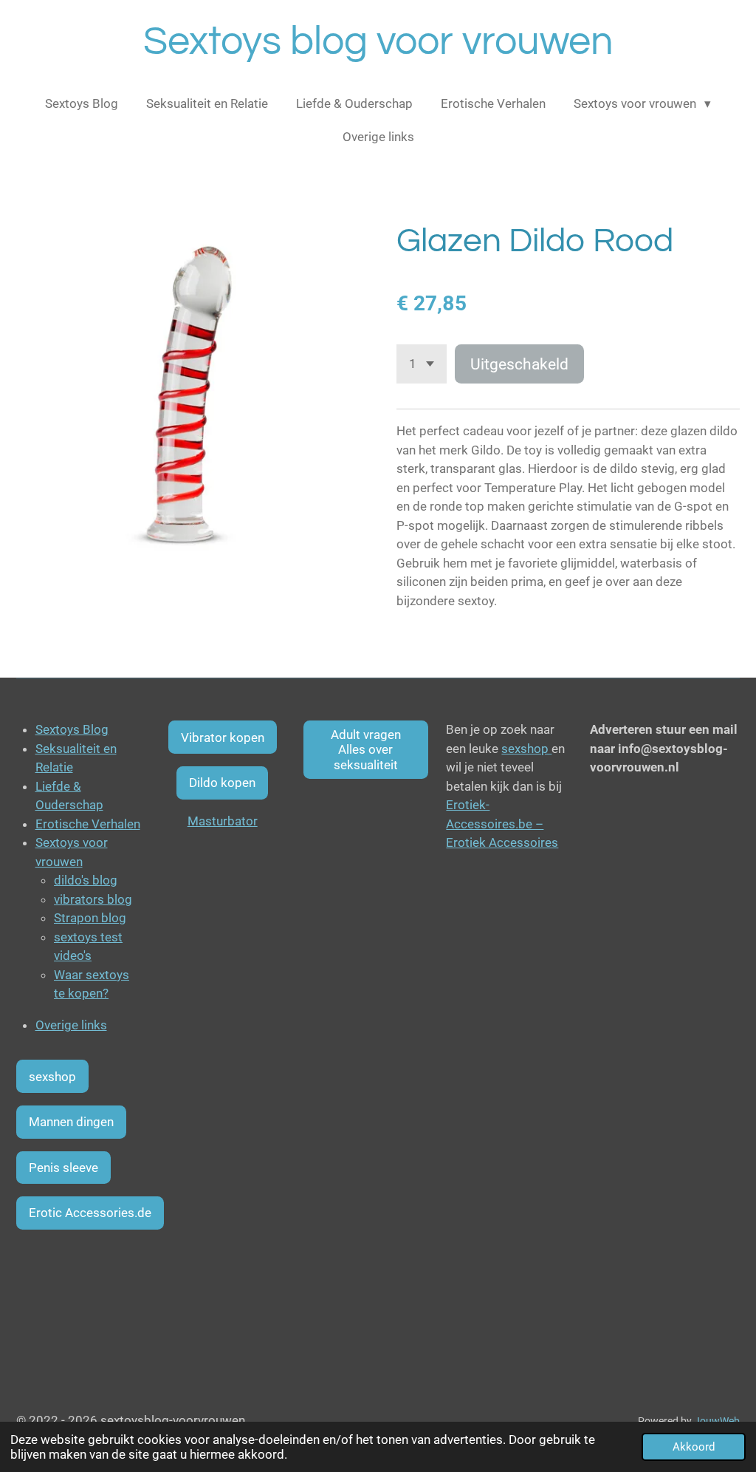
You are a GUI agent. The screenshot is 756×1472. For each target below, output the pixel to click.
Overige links (71, 1025)
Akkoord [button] (694, 1447)
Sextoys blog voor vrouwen (378, 41)
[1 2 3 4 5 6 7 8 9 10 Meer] (421, 364)
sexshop (526, 748)
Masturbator (223, 821)
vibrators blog (93, 899)
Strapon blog (90, 917)
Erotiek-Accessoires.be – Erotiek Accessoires (502, 823)
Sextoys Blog (72, 729)
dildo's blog (85, 880)
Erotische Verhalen (87, 824)
